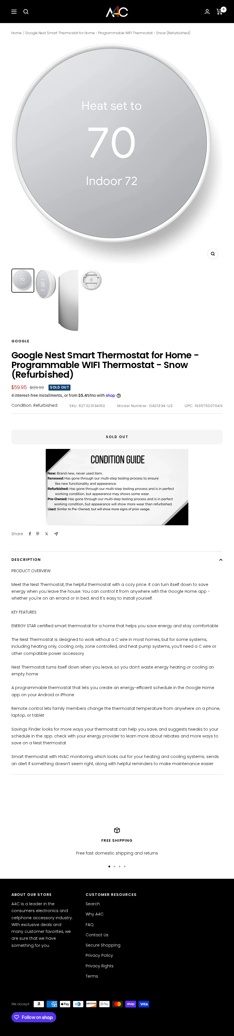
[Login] (207, 11)
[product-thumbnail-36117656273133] (91, 280)
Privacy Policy (99, 955)
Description (26, 559)
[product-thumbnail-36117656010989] (22, 281)
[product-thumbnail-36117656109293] (45, 284)
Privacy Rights (100, 966)
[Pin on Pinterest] (37, 534)
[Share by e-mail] (56, 534)
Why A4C (95, 914)
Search (93, 904)
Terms (92, 976)
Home (16, 32)
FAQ (90, 924)
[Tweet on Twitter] (46, 534)
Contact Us (97, 935)
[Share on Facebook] (30, 534)
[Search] (26, 11)
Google (20, 341)
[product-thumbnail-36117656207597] (68, 300)
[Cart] (220, 12)
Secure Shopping (103, 945)
